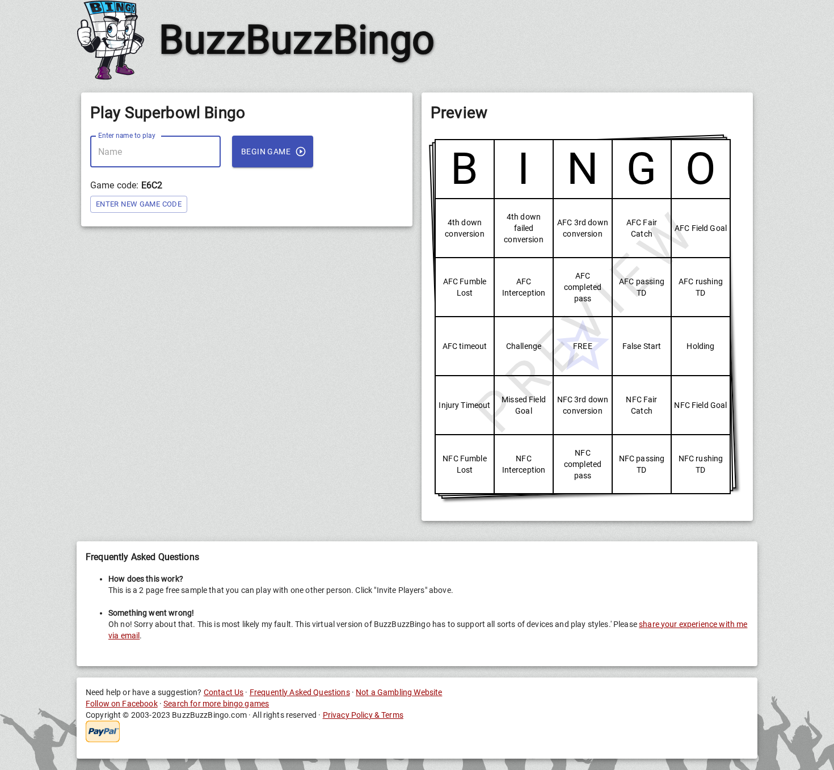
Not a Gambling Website (399, 692)
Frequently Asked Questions (300, 692)
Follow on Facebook (122, 703)
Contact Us (224, 692)
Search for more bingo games (216, 703)
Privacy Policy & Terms (363, 714)
